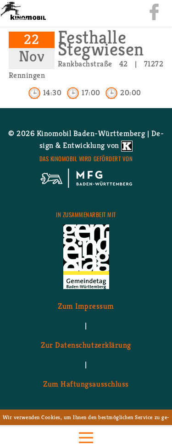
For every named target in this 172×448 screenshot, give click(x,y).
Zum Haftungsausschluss (85, 383)
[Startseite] (23, 11)
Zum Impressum (86, 305)
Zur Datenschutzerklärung (86, 344)
